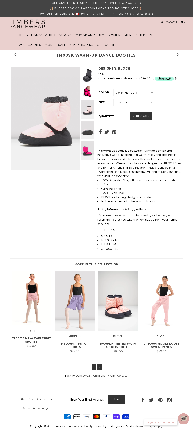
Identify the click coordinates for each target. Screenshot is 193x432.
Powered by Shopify (149, 426)
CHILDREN (144, 35)
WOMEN (114, 35)
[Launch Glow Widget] (183, 418)
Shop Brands (81, 45)
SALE (62, 45)
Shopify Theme (93, 426)
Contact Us (44, 399)
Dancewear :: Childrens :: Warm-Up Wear (102, 375)
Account (171, 22)
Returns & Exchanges (36, 408)
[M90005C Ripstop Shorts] (75, 330)
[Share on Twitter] (106, 133)
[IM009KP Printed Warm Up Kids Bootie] (118, 330)
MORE (49, 45)
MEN (128, 35)
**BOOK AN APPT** (90, 35)
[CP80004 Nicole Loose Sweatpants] (161, 330)
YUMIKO (65, 35)
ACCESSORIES (30, 45)
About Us (26, 399)
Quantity (106, 116)
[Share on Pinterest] (114, 133)
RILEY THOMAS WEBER (37, 35)
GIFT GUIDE (106, 45)
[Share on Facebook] (100, 133)
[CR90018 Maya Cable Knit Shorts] (31, 324)
